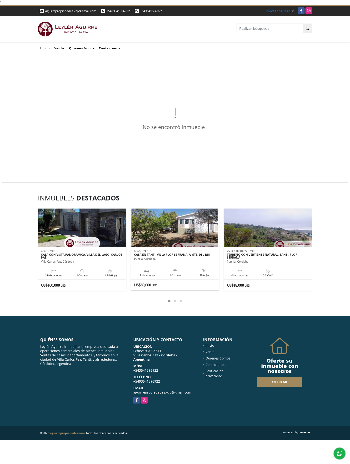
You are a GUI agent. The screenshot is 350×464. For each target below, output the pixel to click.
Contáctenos (109, 48)
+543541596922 (151, 11)
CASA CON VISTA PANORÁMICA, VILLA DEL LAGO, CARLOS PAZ (81, 256)
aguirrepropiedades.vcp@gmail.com (162, 392)
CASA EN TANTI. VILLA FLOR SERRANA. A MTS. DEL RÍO (172, 254)
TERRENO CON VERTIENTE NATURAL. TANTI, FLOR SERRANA (262, 256)
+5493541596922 (118, 11)
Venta (59, 48)
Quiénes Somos (81, 48)
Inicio (45, 48)
